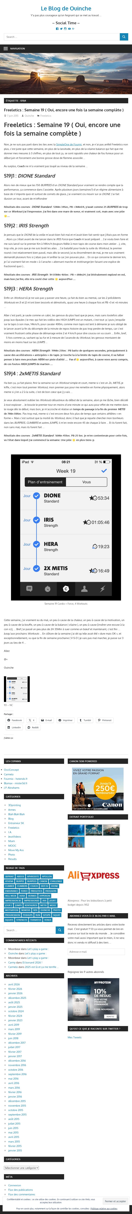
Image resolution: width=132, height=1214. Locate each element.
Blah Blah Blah (16, 814)
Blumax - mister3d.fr (15, 783)
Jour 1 (53, 900)
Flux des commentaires (21, 1194)
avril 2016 (13, 1083)
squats (9, 920)
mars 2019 (14, 1029)
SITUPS (46, 915)
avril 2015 (13, 1137)
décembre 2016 (17, 1060)
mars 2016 (14, 1087)
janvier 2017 (15, 1056)
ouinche (45, 910)
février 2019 (15, 1033)
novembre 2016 (17, 1065)
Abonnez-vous (80, 962)
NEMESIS (25, 910)
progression (12, 915)
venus (47, 920)
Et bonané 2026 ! (32, 962)
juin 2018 (13, 1038)
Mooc (53, 905)
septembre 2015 (17, 1114)
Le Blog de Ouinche (66, 8)
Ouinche (29, 115)
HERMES (32, 896)
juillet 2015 (14, 1123)
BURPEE (20, 881)
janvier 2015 (15, 1150)
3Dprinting (14, 805)
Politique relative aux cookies (104, 1208)
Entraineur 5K (16, 823)
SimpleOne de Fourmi (69, 144)
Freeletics (45, 115)
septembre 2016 (17, 1074)
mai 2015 (13, 1132)
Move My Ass (16, 850)
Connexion (14, 1185)
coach (34, 886)
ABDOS (20, 876)
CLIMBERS (22, 886)
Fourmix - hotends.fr (16, 778)
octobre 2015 (15, 1110)
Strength (21, 920)
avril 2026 (14, 984)
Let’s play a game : (38, 949)
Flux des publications (20, 1189)
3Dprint (9, 876)
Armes (12, 809)
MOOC (12, 845)
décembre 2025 (17, 998)
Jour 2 (8, 905)
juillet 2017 (14, 1047)
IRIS (44, 900)
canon (43, 881)
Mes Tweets (74, 1037)
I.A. (10, 832)
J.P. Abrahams (11, 787)
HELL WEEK (10, 896)
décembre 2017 (17, 1042)
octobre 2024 (16, 1011)
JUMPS (18, 905)
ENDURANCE (11, 891)
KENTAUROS (31, 905)
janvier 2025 (15, 1006)
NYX (35, 910)
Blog (11, 818)
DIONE (54, 886)
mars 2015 (14, 1141)
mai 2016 (13, 1078)
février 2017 (14, 1051)
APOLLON (47, 876)
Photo (11, 854)
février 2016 (15, 1092)
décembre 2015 (17, 1101)
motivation (11, 910)
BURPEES (31, 881)
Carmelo (9, 774)
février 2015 (15, 1146)
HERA (22, 896)
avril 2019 (13, 1024)
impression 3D (13, 900)
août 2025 (14, 1002)
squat (56, 915)
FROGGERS (50, 891)
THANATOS (35, 920)
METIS (43, 905)
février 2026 (15, 988)
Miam (11, 841)
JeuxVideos (14, 836)
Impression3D (31, 900)
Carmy (11, 962)
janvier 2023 (15, 1020)
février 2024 (15, 1015)
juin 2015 (13, 1128)
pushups (27, 915)
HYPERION (45, 896)
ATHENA (9, 881)
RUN (38, 915)
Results (12, 859)
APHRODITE (33, 876)
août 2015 (13, 1119)
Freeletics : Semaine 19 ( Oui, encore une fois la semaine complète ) (64, 109)
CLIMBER (9, 886)
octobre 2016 (15, 1069)
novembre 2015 (17, 1105)
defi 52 (44, 886)
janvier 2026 (15, 993)
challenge (56, 881)
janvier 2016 (15, 1096)
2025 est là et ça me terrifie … (42, 967)
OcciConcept (11, 769)
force (24, 891)
